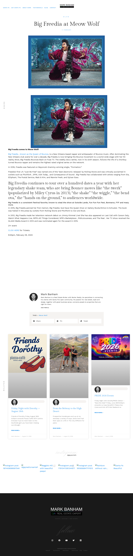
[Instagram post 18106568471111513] (85, 472)
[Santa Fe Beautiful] (122, 472)
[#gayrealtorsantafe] (30, 472)
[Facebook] (59, 540)
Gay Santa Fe (16, 7)
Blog (46, 7)
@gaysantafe (71, 455)
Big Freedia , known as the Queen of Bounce (28, 154)
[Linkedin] (81, 540)
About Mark (27, 7)
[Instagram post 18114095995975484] (11, 472)
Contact (53, 7)
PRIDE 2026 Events (104, 395)
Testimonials (38, 7)
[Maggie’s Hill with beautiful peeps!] (48, 472)
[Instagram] (52, 540)
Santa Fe (6, 7)
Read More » (15, 430)
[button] (43, 321)
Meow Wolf (43, 315)
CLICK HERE (13, 230)
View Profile (45, 307)
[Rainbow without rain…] (103, 472)
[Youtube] (66, 540)
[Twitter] (74, 540)
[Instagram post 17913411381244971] (66, 472)
